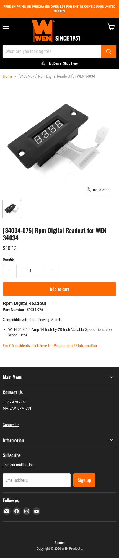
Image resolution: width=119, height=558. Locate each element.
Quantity (9, 259)
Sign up (84, 480)
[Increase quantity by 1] (51, 271)
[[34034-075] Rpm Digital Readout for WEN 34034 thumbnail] (12, 209)
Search (59, 543)
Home (7, 76)
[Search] (108, 51)
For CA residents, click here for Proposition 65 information (50, 345)
